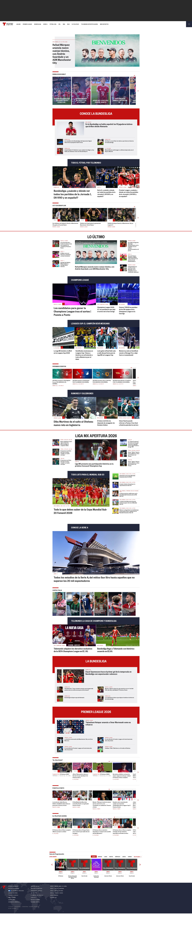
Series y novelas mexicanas (56, 890)
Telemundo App (53, 897)
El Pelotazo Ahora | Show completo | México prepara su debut (61, 830)
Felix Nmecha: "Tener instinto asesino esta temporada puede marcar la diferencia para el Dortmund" (78, 689)
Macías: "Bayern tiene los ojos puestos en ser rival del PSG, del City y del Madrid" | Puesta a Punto (119, 689)
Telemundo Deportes (35, 901)
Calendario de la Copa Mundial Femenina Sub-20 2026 (127, 476)
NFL (60, 24)
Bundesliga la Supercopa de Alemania (74, 697)
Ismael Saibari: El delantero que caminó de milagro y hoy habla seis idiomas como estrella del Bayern (79, 150)
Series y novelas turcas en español (58, 886)
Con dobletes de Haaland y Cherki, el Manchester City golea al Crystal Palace (65, 224)
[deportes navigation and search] (189, 24)
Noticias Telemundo (35, 899)
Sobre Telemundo (12, 897)
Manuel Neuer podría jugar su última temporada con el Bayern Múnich (119, 150)
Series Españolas (54, 895)
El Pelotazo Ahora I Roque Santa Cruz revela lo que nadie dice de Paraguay (81, 831)
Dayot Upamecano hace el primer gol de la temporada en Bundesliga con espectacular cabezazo (108, 672)
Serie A (45, 24)
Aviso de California (13, 892)
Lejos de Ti (33, 897)
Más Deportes (104, 24)
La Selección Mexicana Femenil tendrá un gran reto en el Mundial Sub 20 (128, 503)
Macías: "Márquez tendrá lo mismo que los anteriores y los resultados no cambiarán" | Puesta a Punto (102, 804)
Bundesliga (37, 24)
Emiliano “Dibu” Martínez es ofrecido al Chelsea (117, 748)
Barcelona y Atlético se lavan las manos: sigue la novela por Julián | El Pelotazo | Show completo (122, 775)
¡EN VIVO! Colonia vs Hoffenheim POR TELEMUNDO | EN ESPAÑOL (81, 381)
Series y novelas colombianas (57, 888)
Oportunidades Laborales (36, 890)
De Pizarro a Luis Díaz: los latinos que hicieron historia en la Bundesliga (119, 141)
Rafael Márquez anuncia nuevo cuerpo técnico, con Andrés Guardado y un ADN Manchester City (91, 242)
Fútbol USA (53, 24)
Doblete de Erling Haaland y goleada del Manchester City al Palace (90, 224)
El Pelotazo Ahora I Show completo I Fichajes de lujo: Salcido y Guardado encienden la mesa (122, 831)
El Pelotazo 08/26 (101, 774)
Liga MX (18, 24)
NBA (64, 24)
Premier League (27, 24)
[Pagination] (134, 75)
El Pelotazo (75, 24)
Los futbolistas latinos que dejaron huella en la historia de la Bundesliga (119, 698)
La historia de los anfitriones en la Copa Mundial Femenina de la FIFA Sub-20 (128, 495)
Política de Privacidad (13, 888)
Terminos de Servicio (13, 895)
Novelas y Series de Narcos (56, 892)
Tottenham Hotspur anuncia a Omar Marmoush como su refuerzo (108, 723)
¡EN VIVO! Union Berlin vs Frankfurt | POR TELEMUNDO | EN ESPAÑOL (122, 381)
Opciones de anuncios (13, 886)
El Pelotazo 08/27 (60, 774)
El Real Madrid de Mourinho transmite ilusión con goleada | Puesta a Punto (81, 803)
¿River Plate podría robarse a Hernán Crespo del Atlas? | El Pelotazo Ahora (80, 775)
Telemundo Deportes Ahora (89, 24)
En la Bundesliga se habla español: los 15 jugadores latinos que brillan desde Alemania (109, 125)
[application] (96, 252)
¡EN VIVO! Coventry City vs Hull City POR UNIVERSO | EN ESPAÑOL (102, 381)
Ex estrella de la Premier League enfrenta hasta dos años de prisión (118, 739)
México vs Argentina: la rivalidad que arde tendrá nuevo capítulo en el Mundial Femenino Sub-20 (129, 511)
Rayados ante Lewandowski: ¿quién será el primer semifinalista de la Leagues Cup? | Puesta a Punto (122, 804)
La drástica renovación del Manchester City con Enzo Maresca (78, 739)
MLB (68, 24)
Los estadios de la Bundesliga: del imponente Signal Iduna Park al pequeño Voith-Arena (78, 141)
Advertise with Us (35, 886)
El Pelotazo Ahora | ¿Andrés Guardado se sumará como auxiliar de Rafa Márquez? (102, 831)
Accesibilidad (11, 899)
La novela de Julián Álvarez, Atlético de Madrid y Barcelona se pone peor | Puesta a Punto (61, 803)
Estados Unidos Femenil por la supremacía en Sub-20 (127, 484)
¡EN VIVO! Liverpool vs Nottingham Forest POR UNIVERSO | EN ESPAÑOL (61, 382)
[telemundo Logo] (3, 887)
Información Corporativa (14, 901)
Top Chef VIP (34, 892)
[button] (96, 252)
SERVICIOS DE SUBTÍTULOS (36, 888)
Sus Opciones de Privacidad (17, 890)
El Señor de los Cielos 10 (37, 895)
